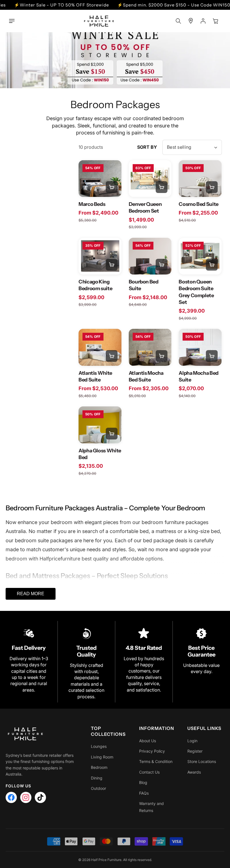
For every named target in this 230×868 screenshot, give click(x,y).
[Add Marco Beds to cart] (112, 187)
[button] (13, 21)
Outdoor (98, 788)
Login (192, 740)
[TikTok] (40, 797)
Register (195, 751)
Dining (96, 778)
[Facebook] (11, 797)
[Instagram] (25, 797)
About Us (147, 740)
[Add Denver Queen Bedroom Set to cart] (161, 187)
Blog (143, 782)
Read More (30, 593)
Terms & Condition (156, 761)
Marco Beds (92, 204)
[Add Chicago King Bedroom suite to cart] (112, 265)
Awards (194, 772)
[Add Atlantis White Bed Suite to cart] (112, 356)
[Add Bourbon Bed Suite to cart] (161, 265)
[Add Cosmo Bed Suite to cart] (212, 187)
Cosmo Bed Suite (199, 204)
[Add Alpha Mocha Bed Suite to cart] (212, 356)
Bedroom (99, 767)
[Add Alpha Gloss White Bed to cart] (112, 433)
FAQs (144, 793)
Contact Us (149, 772)
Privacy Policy (152, 751)
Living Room (102, 757)
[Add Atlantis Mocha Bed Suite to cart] (161, 356)
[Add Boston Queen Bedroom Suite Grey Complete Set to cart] (212, 265)
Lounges (99, 746)
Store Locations (201, 761)
